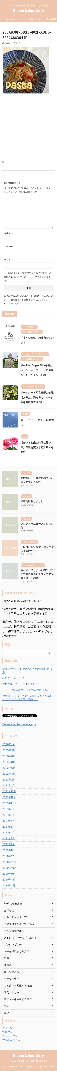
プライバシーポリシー (12, 19)
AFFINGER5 (47, 1066)
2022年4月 (8, 773)
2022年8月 (8, 762)
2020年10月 (9, 867)
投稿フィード (10, 1032)
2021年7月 (8, 814)
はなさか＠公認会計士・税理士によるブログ (29, 1061)
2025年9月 (8, 750)
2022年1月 (8, 785)
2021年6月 (8, 820)
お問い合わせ (34, 19)
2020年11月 (9, 862)
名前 (7, 233)
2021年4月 (8, 832)
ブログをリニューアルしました (20, 684)
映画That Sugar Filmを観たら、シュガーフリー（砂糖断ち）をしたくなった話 (37, 370)
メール (8, 246)
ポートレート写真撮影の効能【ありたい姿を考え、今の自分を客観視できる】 (37, 397)
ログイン (7, 1028)
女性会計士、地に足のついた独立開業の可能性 (27, 670)
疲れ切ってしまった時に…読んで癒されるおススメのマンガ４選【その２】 (37, 574)
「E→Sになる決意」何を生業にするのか (25, 689)
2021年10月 (9, 803)
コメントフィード (12, 1036)
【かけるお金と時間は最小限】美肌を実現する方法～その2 (37, 447)
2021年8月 (8, 809)
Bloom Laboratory (28, 10)
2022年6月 (8, 767)
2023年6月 (8, 756)
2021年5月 (8, 826)
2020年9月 (8, 873)
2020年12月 (9, 856)
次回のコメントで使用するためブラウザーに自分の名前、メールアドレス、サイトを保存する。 (27, 276)
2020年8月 (8, 879)
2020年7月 (8, 885)
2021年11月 (9, 797)
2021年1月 (8, 850)
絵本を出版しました (32, 501)
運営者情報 (51, 19)
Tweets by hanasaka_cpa (19, 724)
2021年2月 (8, 844)
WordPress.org (11, 1040)
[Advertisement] (28, 126)
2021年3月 (8, 838)
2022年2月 (8, 779)
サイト (7, 259)
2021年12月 (9, 791)
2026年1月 (8, 744)
